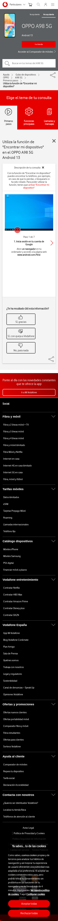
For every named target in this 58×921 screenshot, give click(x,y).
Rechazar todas (29, 913)
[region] (29, 878)
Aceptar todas (29, 903)
